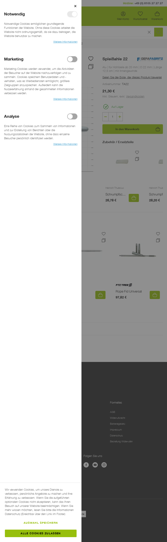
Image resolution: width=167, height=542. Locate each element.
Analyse (72, 116)
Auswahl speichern (41, 522)
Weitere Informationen (65, 41)
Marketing (72, 59)
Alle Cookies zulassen (41, 533)
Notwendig (72, 14)
